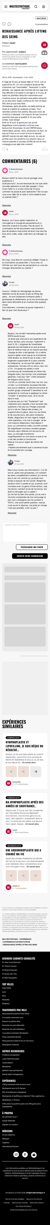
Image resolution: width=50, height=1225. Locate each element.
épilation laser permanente (12, 1070)
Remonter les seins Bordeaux (13, 1029)
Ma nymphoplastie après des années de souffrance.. (24, 804)
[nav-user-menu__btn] (43, 6)
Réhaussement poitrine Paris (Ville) (15, 1014)
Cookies (6, 1203)
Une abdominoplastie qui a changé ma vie (23, 852)
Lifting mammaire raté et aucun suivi (16, 1084)
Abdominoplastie (14, 846)
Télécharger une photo (32, 547)
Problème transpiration (11, 1055)
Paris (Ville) (6, 988)
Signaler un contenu (10, 1124)
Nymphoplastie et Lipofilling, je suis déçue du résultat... (24, 746)
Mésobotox (6, 1066)
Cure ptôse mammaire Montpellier (15, 1033)
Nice (4, 996)
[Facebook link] (25, 1155)
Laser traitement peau (10, 1059)
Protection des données (14, 1199)
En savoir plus (29, 762)
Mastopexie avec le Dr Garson (14, 1088)
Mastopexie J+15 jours (11, 1100)
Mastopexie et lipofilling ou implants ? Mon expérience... (23, 1096)
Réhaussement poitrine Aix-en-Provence (18, 1041)
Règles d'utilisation (34, 1199)
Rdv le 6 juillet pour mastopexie (14, 1092)
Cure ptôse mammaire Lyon (12, 1017)
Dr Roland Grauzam (9, 970)
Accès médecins (8, 1135)
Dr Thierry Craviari (9, 966)
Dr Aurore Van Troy (9, 974)
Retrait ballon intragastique (12, 1074)
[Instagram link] (16, 1155)
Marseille (5, 1000)
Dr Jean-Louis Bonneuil (11, 962)
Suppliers (5, 1142)
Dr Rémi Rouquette (9, 978)
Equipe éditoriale (8, 1121)
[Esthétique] (20, 7)
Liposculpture (7, 1063)
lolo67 (12, 43)
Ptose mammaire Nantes (11, 1037)
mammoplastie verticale (23, 125)
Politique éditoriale (24, 1206)
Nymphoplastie (13, 738)
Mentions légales (37, 1203)
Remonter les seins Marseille (13, 1025)
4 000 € (22, 52)
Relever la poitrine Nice (11, 1021)
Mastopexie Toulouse (10, 1045)
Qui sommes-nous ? (9, 1117)
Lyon (4, 992)
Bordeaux (6, 1003)
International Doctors (10, 1146)
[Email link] (34, 1155)
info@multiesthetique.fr (35, 1193)
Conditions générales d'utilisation (23, 1210)
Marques (5, 1139)
